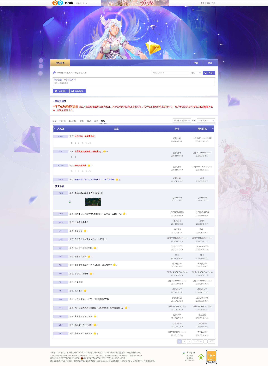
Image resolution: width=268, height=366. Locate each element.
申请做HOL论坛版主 (83, 316)
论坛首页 (60, 63)
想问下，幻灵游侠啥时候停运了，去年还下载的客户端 (98, 214)
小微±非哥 (177, 324)
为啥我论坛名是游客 (83, 333)
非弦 (177, 255)
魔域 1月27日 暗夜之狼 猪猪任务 (89, 193)
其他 (96, 121)
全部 (55, 121)
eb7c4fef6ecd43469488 (202, 138)
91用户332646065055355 (177, 238)
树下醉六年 (177, 264)
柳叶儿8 (177, 229)
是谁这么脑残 (80, 257)
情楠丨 (202, 229)
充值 (208, 3)
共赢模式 (78, 282)
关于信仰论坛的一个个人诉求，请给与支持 (93, 265)
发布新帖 (62, 91)
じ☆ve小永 (177, 198)
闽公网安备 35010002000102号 (94, 358)
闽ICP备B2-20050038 (189, 359)
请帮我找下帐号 (81, 274)
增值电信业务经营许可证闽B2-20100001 (65, 358)
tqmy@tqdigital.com (133, 353)
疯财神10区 (177, 298)
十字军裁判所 (70, 80)
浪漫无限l (177, 221)
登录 (210, 63)
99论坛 (60, 73)
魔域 (53, 353)
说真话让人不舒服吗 (83, 325)
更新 (82, 121)
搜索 (210, 72)
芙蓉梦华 (135, 3)
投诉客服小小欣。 (82, 222)
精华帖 (63, 121)
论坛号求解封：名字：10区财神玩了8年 (92, 299)
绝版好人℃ (177, 289)
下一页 (196, 341)
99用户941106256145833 (202, 167)
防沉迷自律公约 (136, 355)
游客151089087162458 (177, 281)
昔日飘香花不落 (177, 212)
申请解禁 (78, 231)
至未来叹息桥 (202, 298)
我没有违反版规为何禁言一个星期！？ (91, 239)
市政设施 (69, 73)
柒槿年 (202, 221)
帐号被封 (78, 291)
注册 (202, 3)
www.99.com (62, 3)
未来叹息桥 (64, 83)
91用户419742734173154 (177, 272)
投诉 (89, 121)
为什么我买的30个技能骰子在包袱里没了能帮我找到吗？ (99, 308)
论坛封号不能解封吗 (83, 248)
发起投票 (79, 91)
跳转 (212, 341)
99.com (62, 355)
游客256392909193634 (202, 153)
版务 (103, 121)
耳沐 (202, 178)
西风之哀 (177, 138)
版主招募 (73, 121)
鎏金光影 (202, 315)
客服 (213, 3)
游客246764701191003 (177, 332)
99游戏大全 (80, 3)
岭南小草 (177, 315)
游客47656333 (177, 246)
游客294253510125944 (177, 306)
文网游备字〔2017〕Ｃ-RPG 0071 (91, 355)
